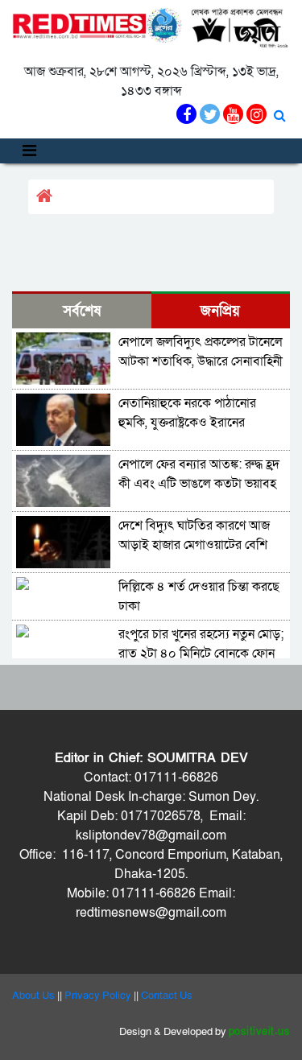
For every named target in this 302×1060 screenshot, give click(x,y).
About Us (33, 995)
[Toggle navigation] (29, 150)
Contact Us (166, 995)
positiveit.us (260, 1032)
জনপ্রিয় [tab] (220, 311)
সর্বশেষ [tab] (82, 311)
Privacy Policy (97, 995)
